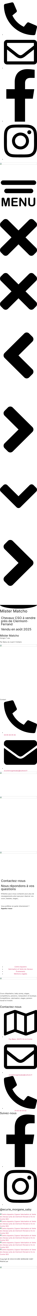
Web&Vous (12, 1261)
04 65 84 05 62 (19, 908)
